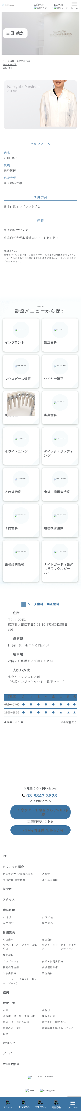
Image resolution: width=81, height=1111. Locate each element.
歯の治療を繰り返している (58, 1028)
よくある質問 (50, 879)
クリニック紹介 (13, 866)
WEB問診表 (11, 1064)
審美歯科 (47, 939)
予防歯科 (47, 973)
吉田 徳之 (9, 923)
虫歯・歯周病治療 (52, 961)
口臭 (5, 1033)
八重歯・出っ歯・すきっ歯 (19, 1016)
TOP (6, 856)
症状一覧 (9, 1003)
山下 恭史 (48, 917)
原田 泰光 (48, 923)
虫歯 (5, 1010)
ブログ (7, 1053)
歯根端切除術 (50, 967)
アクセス (9, 899)
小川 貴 (7, 917)
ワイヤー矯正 (30, 944)
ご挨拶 (46, 874)
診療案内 (9, 932)
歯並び (46, 1010)
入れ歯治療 (9, 973)
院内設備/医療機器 (14, 879)
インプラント (11, 961)
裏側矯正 (8, 954)
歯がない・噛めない (54, 1022)
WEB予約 (43, 812)
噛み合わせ (48, 1016)
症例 (6, 992)
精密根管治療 (11, 967)
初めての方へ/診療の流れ (18, 874)
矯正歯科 (8, 939)
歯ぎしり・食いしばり (16, 1022)
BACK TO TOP (77, 1091)
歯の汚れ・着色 (12, 1028)
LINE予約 (43, 829)
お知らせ (9, 1043)
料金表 (7, 889)
